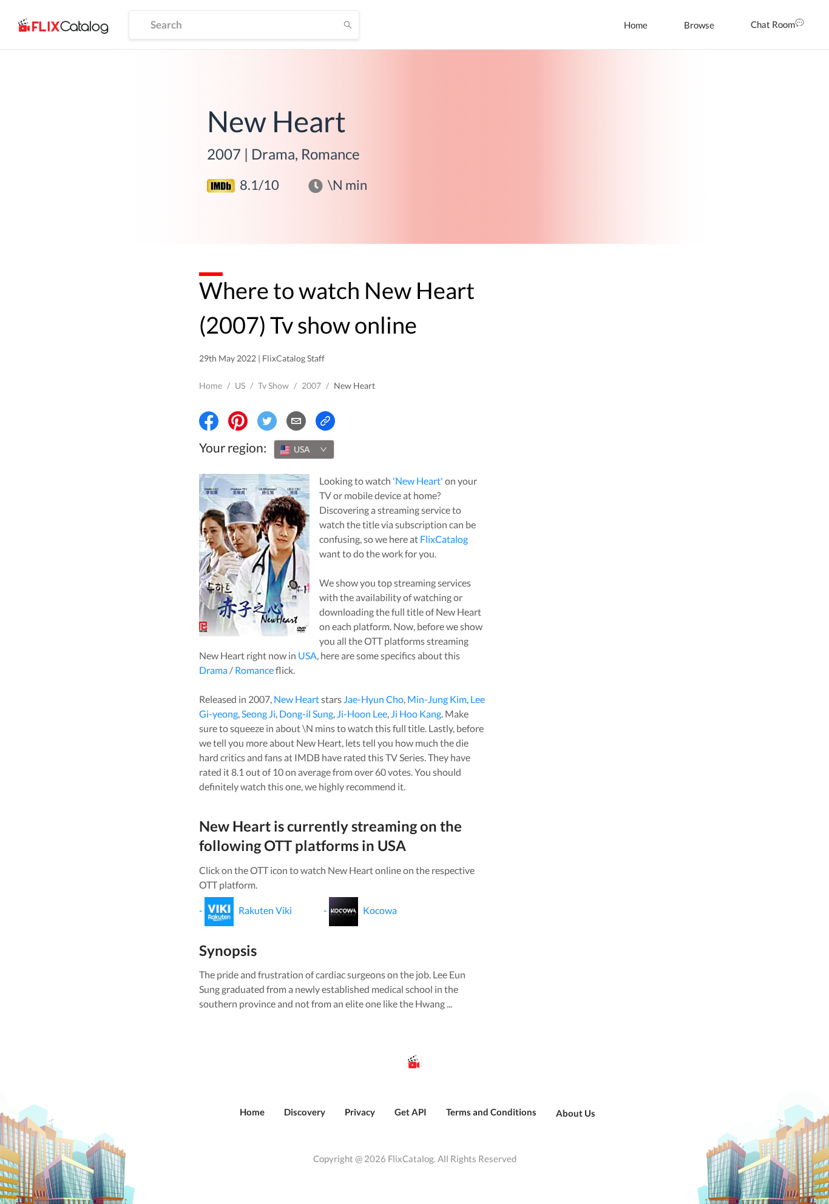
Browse (699, 24)
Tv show (273, 385)
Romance (254, 670)
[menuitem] (635, 24)
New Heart (296, 699)
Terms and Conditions (491, 1111)
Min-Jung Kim (437, 699)
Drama (213, 670)
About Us (575, 1113)
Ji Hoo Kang (416, 713)
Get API (410, 1111)
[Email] (296, 421)
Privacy (360, 1111)
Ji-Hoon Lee (362, 713)
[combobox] (304, 449)
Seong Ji (259, 713)
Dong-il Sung (306, 713)
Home (636, 24)
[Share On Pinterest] (238, 421)
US (240, 385)
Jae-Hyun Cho (373, 699)
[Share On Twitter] (267, 421)
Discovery (304, 1111)
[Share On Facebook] (208, 421)
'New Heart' (418, 480)
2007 (311, 385)
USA (307, 655)
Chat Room (773, 24)
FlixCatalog (444, 539)
